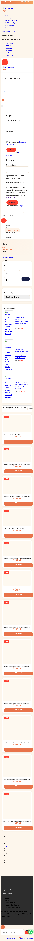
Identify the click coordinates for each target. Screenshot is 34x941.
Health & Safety (10, 23)
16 (6, 862)
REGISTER (12, 202)
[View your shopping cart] (3, 11)
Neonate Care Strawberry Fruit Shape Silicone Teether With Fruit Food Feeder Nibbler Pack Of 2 (22, 354)
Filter (26, 279)
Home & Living (9, 25)
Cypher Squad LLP (7, 916)
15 (6, 860)
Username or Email (13, 120)
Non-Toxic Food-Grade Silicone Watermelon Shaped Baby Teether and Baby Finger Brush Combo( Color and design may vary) (17, 779)
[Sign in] (1, 103)
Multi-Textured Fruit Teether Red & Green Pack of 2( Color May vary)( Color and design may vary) (17, 496)
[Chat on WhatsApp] (30, 932)
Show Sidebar (8, 257)
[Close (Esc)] (2, 106)
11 (6, 850)
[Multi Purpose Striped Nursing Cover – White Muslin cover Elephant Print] (17, 454)
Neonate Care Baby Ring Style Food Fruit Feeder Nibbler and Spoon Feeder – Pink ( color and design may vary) (17, 528)
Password (10, 131)
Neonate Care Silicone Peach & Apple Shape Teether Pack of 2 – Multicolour (17, 558)
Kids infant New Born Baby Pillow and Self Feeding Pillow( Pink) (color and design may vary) (17, 434)
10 (6, 848)
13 (6, 855)
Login (21, 206)
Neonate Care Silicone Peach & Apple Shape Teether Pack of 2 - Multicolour (21, 385)
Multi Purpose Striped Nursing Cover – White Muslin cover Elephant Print (17, 464)
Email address (11, 165)
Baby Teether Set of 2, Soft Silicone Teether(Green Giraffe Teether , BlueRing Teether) (21, 322)
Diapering (8, 18)
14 (6, 858)
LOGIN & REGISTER (8, 31)
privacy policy (11, 197)
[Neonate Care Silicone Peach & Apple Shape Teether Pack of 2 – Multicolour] (17, 548)
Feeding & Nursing (11, 20)
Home (7, 15)
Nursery (7, 27)
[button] (3, 70)
